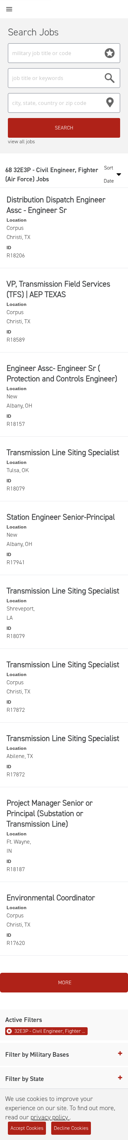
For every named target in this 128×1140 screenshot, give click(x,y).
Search (64, 127)
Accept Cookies (27, 1128)
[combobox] (64, 53)
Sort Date (109, 174)
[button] (64, 1054)
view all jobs (21, 141)
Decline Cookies (71, 1128)
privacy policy (50, 1117)
